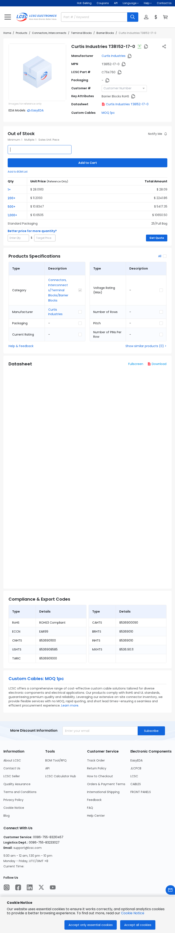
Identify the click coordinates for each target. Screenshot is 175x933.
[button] (7, 17)
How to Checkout (100, 776)
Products (21, 33)
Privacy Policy (13, 800)
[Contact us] (170, 890)
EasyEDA (136, 760)
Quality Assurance (17, 784)
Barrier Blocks (105, 33)
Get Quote (156, 238)
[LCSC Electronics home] (36, 17)
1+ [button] (9, 189)
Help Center (96, 815)
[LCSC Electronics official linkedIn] (29, 887)
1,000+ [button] (12, 215)
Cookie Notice (13, 808)
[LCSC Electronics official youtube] (53, 887)
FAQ (90, 808)
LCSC (134, 776)
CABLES (135, 784)
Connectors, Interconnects (49, 33)
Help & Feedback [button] (21, 346)
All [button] (159, 256)
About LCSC (12, 760)
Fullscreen (135, 364)
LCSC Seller (11, 776)
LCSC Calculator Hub (60, 776)
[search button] (132, 17)
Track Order (96, 760)
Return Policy (96, 768)
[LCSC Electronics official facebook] (18, 887)
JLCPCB (135, 768)
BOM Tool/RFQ (56, 760)
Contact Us (164, 3)
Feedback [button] (94, 800)
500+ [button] (11, 207)
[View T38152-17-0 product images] (37, 72)
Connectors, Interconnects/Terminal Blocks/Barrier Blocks (58, 290)
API (116, 3)
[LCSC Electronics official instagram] (6, 887)
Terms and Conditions (19, 792)
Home (7, 33)
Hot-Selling (84, 3)
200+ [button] (11, 198)
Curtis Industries (113, 56)
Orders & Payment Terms (106, 784)
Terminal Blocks (81, 33)
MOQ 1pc (108, 113)
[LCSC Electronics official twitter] (41, 887)
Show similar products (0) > (145, 346)
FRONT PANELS (140, 792)
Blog (6, 815)
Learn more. (70, 705)
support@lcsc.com (27, 848)
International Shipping (103, 792)
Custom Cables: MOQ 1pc (36, 679)
